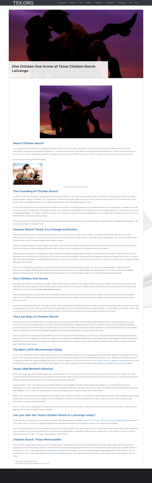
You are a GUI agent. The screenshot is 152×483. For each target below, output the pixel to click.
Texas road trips (106, 453)
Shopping (110, 3)
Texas (15, 154)
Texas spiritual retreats (81, 453)
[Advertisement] (76, 25)
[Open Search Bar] (130, 3)
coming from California (58, 453)
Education (98, 3)
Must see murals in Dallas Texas (25, 461)
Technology (121, 3)
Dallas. (15, 456)
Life (80, 3)
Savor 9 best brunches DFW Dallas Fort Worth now (32, 463)
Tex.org (23, 3)
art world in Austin (125, 453)
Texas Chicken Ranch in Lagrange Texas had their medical (114, 360)
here (135, 448)
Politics (88, 3)
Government (61, 3)
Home (73, 3)
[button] (136, 3)
